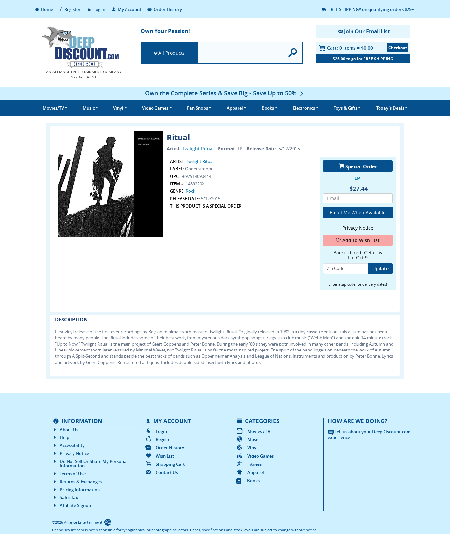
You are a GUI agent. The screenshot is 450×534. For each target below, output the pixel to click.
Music (253, 439)
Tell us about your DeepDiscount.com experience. (369, 435)
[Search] (293, 53)
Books (253, 481)
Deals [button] (390, 108)
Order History (167, 9)
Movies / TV (258, 431)
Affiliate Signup (75, 505)
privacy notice (357, 228)
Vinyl (252, 448)
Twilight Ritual (198, 148)
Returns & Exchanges (81, 481)
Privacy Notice (74, 453)
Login (161, 431)
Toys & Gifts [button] (345, 108)
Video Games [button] (155, 108)
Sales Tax (69, 497)
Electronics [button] (304, 108)
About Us (69, 429)
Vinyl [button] (118, 108)
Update (380, 269)
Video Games (260, 456)
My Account (129, 9)
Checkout (397, 48)
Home (46, 9)
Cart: (350, 48)
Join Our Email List (366, 31)
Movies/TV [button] (53, 108)
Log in (98, 9)
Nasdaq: (84, 77)
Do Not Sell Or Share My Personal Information (94, 463)
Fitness (254, 464)
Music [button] (89, 108)
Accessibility (72, 445)
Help (64, 437)
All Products (171, 53)
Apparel (255, 472)
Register (72, 9)
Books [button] (268, 108)
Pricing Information (80, 489)
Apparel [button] (235, 108)
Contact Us (167, 472)
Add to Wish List (361, 240)
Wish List (165, 456)
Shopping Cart (170, 464)
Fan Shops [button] (197, 108)
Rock (190, 191)
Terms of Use (73, 473)
